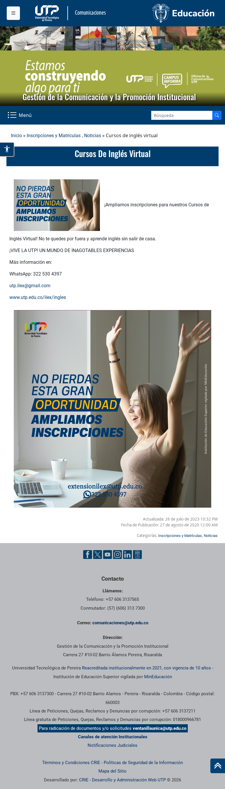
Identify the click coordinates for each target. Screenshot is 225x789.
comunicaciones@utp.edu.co (120, 622)
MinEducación (158, 676)
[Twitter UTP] (97, 554)
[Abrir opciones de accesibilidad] (7, 149)
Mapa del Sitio (112, 771)
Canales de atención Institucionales (112, 736)
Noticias (92, 135)
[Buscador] (216, 115)
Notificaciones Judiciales (112, 745)
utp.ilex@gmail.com (29, 285)
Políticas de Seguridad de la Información (143, 762)
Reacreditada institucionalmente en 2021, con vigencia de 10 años (146, 668)
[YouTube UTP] (107, 554)
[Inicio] (217, 766)
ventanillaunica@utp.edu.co (159, 728)
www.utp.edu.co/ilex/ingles (37, 297)
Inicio (16, 135)
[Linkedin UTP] (127, 554)
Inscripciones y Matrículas (54, 135)
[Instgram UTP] (117, 554)
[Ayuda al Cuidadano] (137, 554)
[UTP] (47, 13)
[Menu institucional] (13, 13)
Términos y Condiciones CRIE (71, 762)
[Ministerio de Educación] (165, 13)
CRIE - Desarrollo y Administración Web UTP (122, 780)
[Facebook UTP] (87, 554)
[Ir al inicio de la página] (217, 766)
